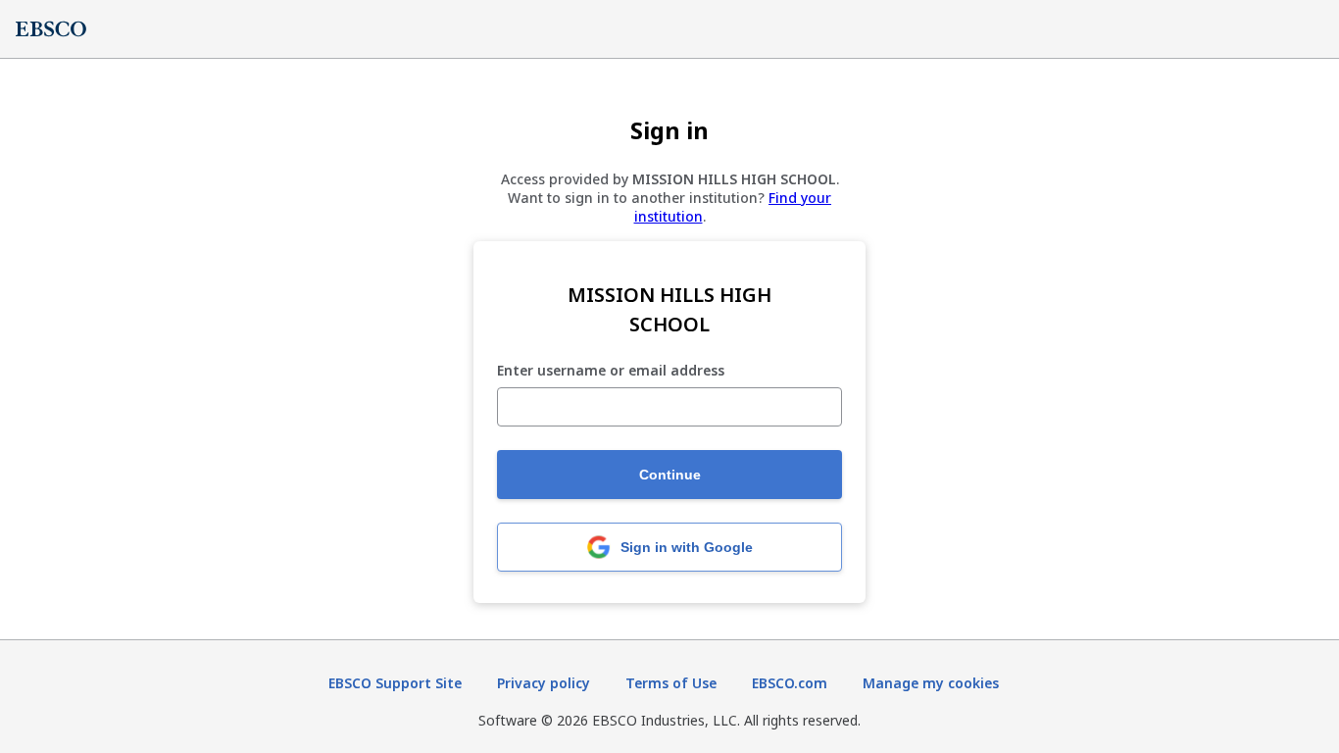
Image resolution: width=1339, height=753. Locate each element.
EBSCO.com (789, 683)
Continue (670, 474)
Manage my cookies (931, 683)
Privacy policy (543, 683)
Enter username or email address (610, 371)
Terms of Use (671, 683)
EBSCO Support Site (395, 683)
